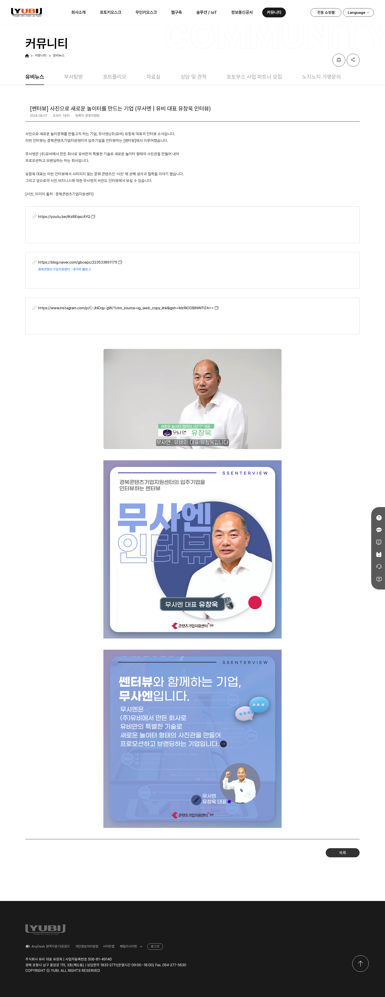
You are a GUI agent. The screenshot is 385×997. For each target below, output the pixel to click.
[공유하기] (353, 60)
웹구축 (176, 12)
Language (356, 12)
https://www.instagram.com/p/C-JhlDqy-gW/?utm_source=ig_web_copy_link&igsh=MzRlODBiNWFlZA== (126, 308)
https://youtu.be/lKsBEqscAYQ (64, 216)
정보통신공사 (242, 12)
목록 (342, 852)
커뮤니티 (274, 12)
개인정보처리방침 (86, 946)
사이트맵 (109, 946)
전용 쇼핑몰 (326, 12)
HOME (27, 55)
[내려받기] (338, 60)
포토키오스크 (110, 12)
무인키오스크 (146, 12)
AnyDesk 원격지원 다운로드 (50, 946)
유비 (26, 12)
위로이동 (360, 963)
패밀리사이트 (128, 946)
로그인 (155, 946)
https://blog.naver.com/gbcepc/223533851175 (77, 262)
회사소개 (78, 12)
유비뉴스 (59, 55)
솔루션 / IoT (206, 12)
